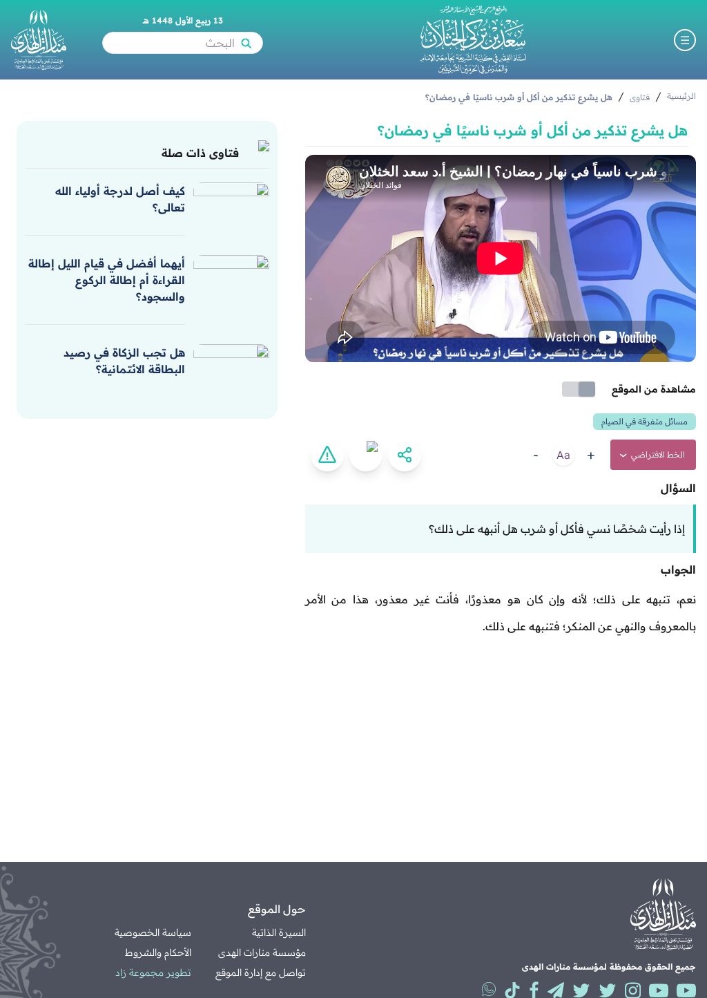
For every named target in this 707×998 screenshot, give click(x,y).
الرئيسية (681, 96)
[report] (327, 454)
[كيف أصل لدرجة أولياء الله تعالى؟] (231, 203)
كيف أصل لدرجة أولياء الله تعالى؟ (120, 199)
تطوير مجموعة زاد (153, 972)
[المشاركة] (404, 454)
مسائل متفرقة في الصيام (644, 421)
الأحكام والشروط (158, 952)
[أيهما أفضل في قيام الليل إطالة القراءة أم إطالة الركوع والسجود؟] (231, 275)
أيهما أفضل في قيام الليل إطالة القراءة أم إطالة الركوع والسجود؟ (106, 279)
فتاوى (640, 97)
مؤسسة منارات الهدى (262, 952)
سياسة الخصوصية (153, 932)
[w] (489, 989)
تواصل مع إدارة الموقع (260, 972)
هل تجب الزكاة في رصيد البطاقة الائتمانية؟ (124, 361)
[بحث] (245, 43)
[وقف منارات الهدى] (38, 40)
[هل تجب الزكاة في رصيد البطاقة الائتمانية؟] (231, 365)
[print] (365, 454)
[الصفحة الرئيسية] (473, 40)
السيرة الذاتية (279, 932)
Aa (563, 455)
